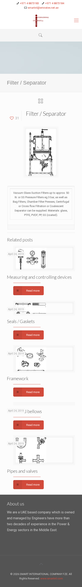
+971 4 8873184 (54, 3)
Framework (17, 378)
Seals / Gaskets (21, 321)
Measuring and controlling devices (39, 277)
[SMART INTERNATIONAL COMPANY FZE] (41, 20)
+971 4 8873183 (29, 3)
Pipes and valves (22, 471)
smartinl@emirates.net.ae (43, 7)
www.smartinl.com (51, 578)
